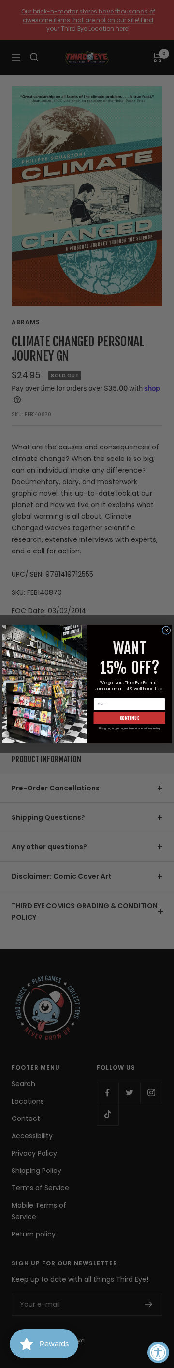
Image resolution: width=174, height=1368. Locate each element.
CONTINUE (130, 718)
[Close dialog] (166, 630)
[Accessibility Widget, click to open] (158, 1352)
